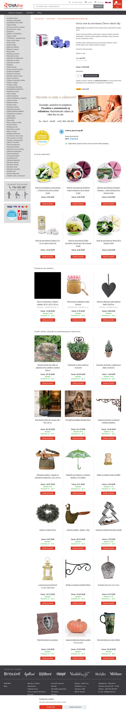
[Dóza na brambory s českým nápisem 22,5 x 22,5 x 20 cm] (47, 299)
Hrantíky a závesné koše (15, 140)
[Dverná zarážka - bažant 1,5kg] (78, 527)
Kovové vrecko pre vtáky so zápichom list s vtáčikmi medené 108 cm (48, 367)
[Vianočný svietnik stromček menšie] (108, 527)
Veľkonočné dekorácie (14, 151)
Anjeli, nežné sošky (13, 40)
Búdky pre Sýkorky (13, 47)
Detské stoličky (12, 67)
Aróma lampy (11, 43)
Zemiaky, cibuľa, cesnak (14, 76)
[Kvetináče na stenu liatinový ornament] (78, 362)
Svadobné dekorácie (13, 133)
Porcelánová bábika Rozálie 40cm (78, 419)
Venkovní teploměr (13, 153)
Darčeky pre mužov (13, 54)
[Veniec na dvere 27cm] (47, 527)
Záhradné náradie (12, 165)
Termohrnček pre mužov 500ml (108, 640)
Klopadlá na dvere (13, 91)
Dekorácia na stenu (13, 60)
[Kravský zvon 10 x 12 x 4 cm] (108, 582)
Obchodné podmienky (59, 689)
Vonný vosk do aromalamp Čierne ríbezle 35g (73, 19)
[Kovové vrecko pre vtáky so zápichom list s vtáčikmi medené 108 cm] (47, 362)
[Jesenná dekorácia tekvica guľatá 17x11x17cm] (78, 637)
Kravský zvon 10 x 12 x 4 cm (108, 585)
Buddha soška (11, 45)
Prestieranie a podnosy (14, 114)
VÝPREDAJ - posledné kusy (16, 38)
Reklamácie (32, 686)
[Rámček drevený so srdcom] (47, 637)
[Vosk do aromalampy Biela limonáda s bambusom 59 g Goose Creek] (78, 238)
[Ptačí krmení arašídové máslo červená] (78, 299)
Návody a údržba (34, 683)
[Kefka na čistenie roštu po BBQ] (108, 472)
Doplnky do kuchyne (13, 74)
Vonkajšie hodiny (12, 18)
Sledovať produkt (91, 76)
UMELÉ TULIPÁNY (13, 142)
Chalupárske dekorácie (14, 87)
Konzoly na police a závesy (16, 27)
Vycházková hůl (12, 158)
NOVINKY (30, 13)
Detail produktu (47, 204)
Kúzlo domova (39, 19)
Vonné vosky (51, 19)
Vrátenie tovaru (33, 689)
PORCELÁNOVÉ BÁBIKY (15, 111)
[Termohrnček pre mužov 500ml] (108, 637)
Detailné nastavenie (75, 707)
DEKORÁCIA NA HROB (15, 23)
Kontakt (89, 2)
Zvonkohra (10, 31)
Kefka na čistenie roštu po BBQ (108, 474)
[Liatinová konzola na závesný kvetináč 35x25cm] (108, 417)
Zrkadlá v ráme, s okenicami (16, 176)
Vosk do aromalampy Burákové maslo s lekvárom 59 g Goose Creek (78, 190)
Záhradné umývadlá (13, 169)
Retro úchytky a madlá (14, 122)
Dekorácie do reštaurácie (15, 58)
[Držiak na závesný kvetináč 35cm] (78, 582)
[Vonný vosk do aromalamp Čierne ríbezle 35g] (52, 58)
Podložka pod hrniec (13, 109)
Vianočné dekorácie (13, 145)
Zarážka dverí (11, 171)
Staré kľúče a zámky (13, 129)
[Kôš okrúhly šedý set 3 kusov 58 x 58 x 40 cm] (47, 417)
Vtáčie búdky (11, 116)
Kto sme (30, 694)
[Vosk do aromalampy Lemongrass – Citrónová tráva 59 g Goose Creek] (47, 185)
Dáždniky (10, 65)
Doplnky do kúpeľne (13, 71)
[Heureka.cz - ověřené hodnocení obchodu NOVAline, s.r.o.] (12, 220)
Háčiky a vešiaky (12, 82)
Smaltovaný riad (12, 127)
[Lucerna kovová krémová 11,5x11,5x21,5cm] (47, 582)
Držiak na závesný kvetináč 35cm (78, 585)
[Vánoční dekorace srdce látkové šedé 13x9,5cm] (108, 299)
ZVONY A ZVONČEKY (14, 34)
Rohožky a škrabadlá (14, 20)
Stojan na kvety (12, 131)
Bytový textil (11, 51)
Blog (5, 686)
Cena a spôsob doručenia (37, 692)
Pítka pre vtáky (11, 36)
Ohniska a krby (12, 105)
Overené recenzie (57, 683)
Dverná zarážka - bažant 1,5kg (78, 529)
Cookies (54, 694)
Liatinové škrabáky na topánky (17, 98)
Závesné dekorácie (13, 173)
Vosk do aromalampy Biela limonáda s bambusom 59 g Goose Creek (78, 243)
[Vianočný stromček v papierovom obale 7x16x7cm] (108, 362)
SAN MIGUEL (11, 118)
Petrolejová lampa (13, 107)
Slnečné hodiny (12, 125)
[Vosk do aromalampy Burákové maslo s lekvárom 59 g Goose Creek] (78, 185)
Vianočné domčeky (13, 147)
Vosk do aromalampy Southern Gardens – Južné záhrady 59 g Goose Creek (108, 190)
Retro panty (10, 120)
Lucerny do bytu (12, 100)
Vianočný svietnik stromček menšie (109, 529)
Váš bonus (100, 2)
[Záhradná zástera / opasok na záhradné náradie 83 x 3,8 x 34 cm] (47, 472)
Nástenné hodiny (12, 102)
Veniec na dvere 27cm (47, 529)
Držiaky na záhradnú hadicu (16, 80)
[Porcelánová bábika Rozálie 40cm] (78, 417)
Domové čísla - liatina (14, 29)
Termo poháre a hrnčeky (15, 138)
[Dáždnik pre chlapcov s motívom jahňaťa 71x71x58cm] (78, 472)
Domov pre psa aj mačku (15, 69)
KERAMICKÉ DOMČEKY (15, 89)
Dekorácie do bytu (13, 56)
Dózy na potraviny (13, 78)
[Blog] (39, 13)
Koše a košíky (11, 94)
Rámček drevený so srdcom (47, 640)
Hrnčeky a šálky (12, 85)
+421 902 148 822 (76, 2)
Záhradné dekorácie (13, 160)
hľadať (98, 6)
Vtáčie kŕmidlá (11, 25)
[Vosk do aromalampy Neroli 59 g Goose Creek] (108, 238)
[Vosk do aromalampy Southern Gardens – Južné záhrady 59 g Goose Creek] (108, 185)
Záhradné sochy (12, 167)
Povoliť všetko (51, 707)
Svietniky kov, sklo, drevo (15, 136)
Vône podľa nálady (13, 156)
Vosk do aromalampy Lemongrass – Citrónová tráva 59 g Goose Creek (47, 190)
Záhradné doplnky (13, 162)
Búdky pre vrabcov (13, 49)
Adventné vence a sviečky (15, 149)
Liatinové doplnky (12, 96)
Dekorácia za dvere (13, 62)
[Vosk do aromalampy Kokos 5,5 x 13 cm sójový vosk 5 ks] (47, 238)
